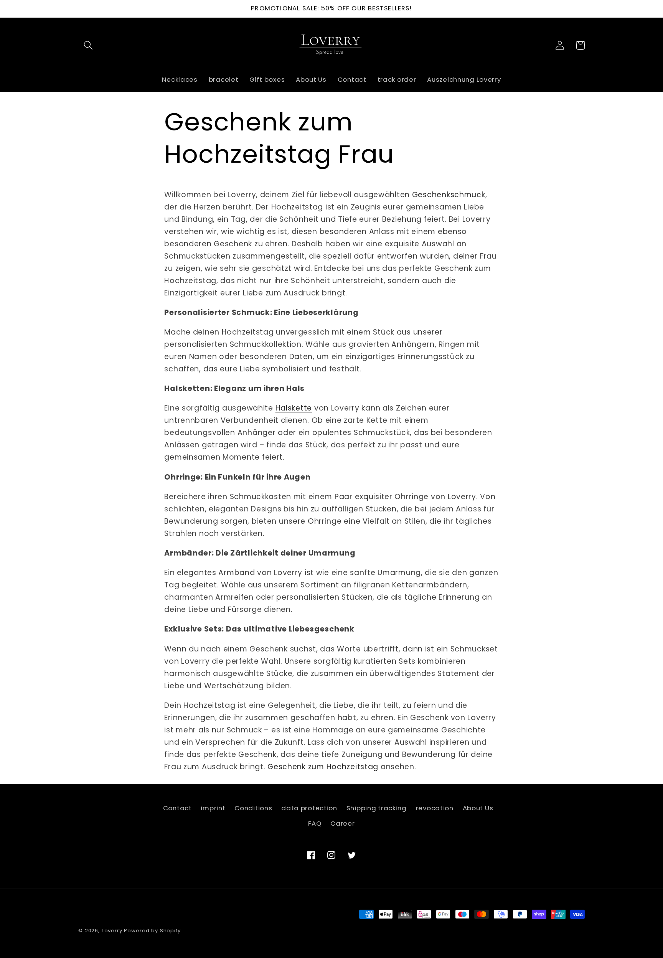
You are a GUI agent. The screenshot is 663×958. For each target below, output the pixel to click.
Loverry (112, 930)
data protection (309, 808)
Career (342, 823)
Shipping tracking (376, 808)
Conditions (253, 808)
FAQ (314, 823)
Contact (177, 808)
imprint (213, 808)
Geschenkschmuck (448, 195)
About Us (478, 808)
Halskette (293, 408)
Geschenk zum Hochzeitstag (322, 767)
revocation (435, 808)
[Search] (88, 45)
